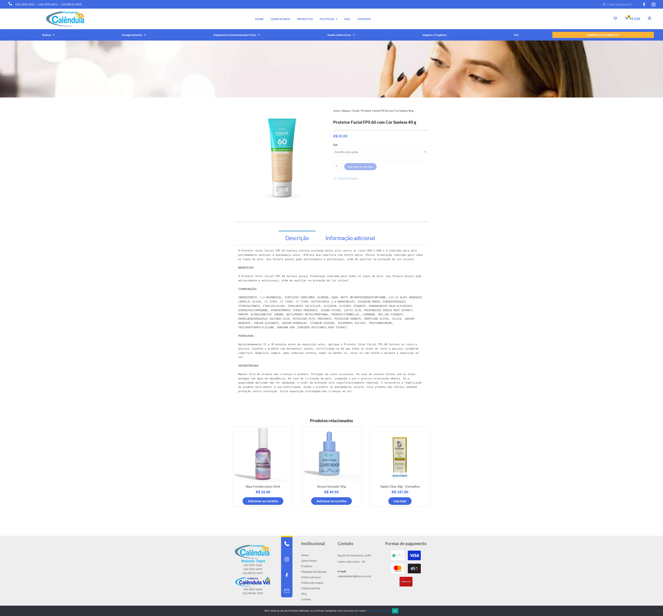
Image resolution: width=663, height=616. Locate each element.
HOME (259, 19)
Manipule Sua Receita (313, 571)
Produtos (306, 566)
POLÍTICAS (327, 19)
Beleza (46, 34)
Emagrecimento (132, 34)
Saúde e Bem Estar (339, 34)
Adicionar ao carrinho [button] (263, 501)
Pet (516, 34)
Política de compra (312, 582)
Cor (335, 145)
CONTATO (364, 19)
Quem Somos (309, 560)
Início (336, 110)
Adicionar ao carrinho (360, 166)
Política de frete (310, 588)
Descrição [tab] (297, 238)
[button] (345, 178)
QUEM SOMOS (280, 19)
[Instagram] (287, 559)
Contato (306, 599)
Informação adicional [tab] (350, 238)
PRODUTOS (305, 19)
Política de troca (311, 577)
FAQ (347, 19)
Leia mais (400, 501)
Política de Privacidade (378, 610)
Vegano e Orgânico (434, 34)
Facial (355, 110)
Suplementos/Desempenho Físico (234, 34)
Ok (395, 610)
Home (305, 555)
